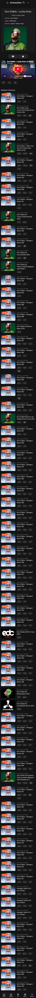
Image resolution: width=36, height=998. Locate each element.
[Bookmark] (9, 82)
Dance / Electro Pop (17, 23)
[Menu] (7, 2)
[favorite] (3, 82)
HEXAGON (12, 21)
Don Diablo (14, 18)
